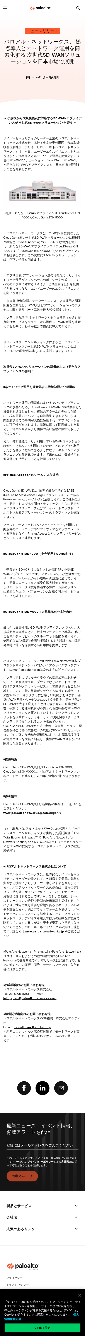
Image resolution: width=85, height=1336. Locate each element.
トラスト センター (18, 1284)
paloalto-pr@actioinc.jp (32, 1027)
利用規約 (66, 1161)
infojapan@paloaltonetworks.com (29, 998)
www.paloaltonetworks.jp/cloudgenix (32, 813)
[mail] (61, 1088)
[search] (78, 8)
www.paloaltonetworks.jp (44, 931)
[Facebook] (24, 1088)
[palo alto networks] (40, 8)
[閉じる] (80, 1295)
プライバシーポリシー (40, 1161)
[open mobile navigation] (5, 8)
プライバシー (15, 1277)
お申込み (18, 1176)
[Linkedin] (42, 1088)
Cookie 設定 (42, 1327)
